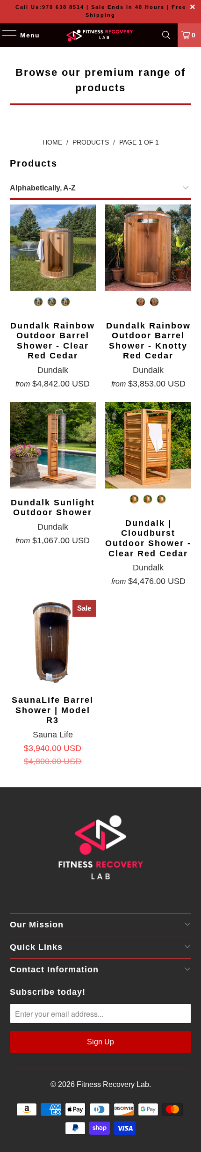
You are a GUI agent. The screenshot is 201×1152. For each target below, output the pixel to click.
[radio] (38, 302)
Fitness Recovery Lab (113, 1084)
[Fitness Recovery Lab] (100, 35)
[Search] (166, 35)
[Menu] (5, 35)
